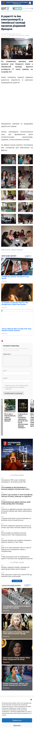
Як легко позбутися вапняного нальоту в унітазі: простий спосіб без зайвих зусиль (16, 526)
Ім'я (5, 371)
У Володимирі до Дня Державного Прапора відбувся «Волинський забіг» (15, 488)
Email (5, 378)
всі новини (17, 581)
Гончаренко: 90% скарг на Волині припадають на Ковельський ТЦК (13, 481)
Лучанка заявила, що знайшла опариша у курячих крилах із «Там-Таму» (16, 541)
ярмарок (27, 35)
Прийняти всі (17, 720)
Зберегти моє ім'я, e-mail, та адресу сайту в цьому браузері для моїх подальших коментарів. (16, 387)
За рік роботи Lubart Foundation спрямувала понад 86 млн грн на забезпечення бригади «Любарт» (23, 421)
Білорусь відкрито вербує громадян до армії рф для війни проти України (15, 568)
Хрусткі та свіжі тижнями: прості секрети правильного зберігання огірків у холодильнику (16, 549)
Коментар (7, 354)
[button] (31, 699)
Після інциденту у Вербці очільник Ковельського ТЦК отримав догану (13, 534)
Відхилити (17, 725)
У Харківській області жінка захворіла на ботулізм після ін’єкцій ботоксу (16, 519)
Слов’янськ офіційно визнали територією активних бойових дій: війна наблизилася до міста (16, 511)
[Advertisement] (17, 105)
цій (31, 713)
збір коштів (18, 35)
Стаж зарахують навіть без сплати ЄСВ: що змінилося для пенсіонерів (16, 575)
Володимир (11, 35)
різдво (23, 35)
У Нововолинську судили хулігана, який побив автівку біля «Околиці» (15, 503)
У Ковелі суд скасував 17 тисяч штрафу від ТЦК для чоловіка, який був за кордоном (16, 495)
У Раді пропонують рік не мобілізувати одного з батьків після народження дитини (17, 557)
